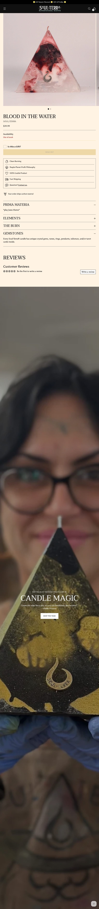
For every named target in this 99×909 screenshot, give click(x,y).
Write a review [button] (88, 272)
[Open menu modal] (4, 8)
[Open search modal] (89, 8)
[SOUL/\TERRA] (49, 8)
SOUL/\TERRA (9, 121)
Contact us (22, 185)
